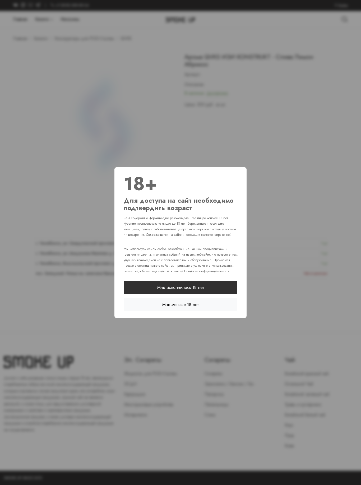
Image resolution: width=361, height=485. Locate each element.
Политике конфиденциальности (206, 271)
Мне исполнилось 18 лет (180, 287)
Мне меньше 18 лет (180, 305)
